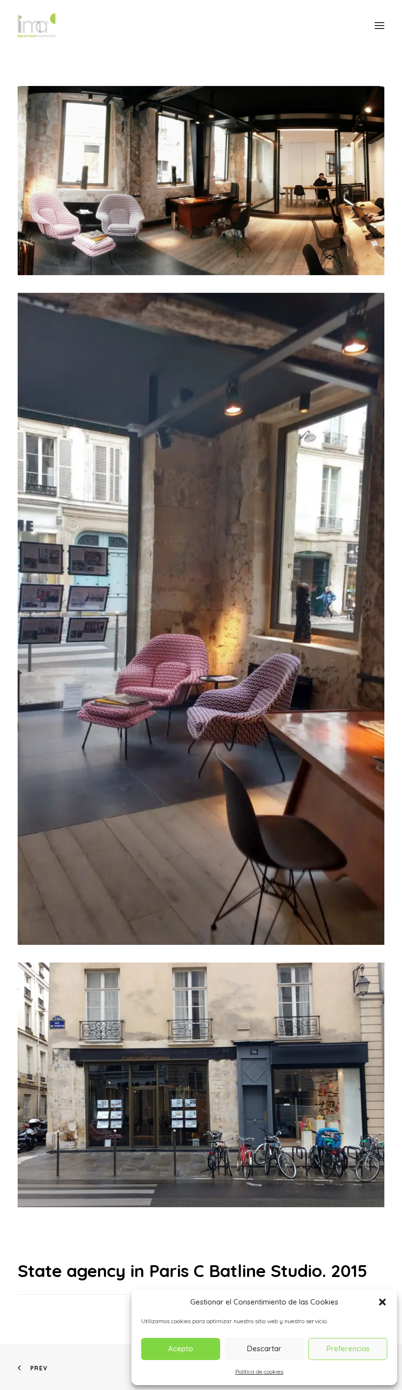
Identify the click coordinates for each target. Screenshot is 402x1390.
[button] (382, 1302)
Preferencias (348, 1348)
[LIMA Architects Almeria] (36, 25)
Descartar (264, 1348)
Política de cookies (259, 1371)
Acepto (180, 1348)
